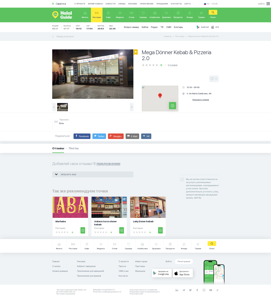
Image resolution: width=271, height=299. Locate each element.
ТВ (161, 27)
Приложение (147, 4)
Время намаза (95, 4)
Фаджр (55, 27)
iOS (217, 27)
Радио (154, 27)
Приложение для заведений (90, 271)
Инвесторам (141, 261)
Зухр (79, 27)
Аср (90, 27)
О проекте (79, 4)
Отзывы (58, 148)
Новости (111, 4)
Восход (67, 27)
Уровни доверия (60, 271)
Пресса (122, 266)
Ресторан (179, 36)
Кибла (145, 27)
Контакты (176, 4)
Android (205, 27)
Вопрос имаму (131, 27)
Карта (188, 4)
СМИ (168, 27)
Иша (112, 27)
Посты (73, 148)
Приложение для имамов (89, 276)
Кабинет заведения (86, 266)
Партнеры (140, 266)
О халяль (56, 266)
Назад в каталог (65, 36)
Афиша (121, 4)
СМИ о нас (124, 271)
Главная (167, 36)
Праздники (162, 4)
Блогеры (178, 27)
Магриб (101, 27)
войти (261, 3)
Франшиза (140, 271)
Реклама (132, 4)
